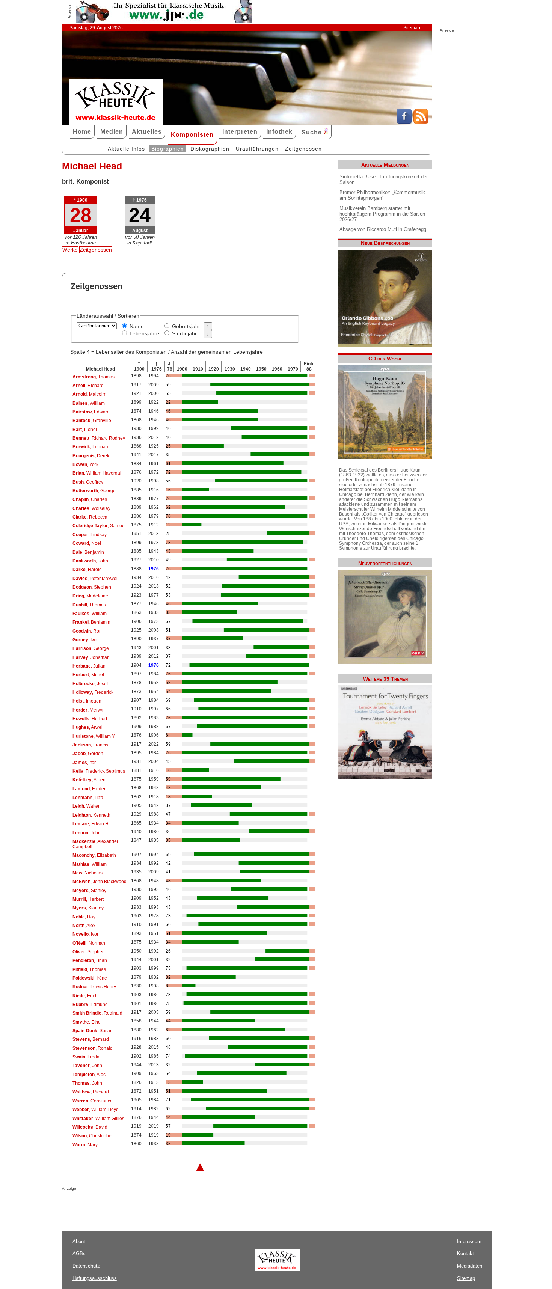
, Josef (90, 683)
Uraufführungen (257, 149)
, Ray (83, 917)
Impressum (469, 1241)
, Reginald (97, 1013)
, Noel (86, 543)
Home (82, 131)
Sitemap (411, 27)
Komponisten (192, 134)
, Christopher (92, 1135)
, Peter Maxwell (95, 578)
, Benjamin (88, 552)
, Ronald (92, 1048)
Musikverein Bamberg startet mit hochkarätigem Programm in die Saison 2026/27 (382, 213)
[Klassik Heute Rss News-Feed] (420, 122)
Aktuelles (147, 131)
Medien (111, 131)
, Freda (86, 1057)
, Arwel (87, 727)
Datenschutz (86, 1266)
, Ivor (85, 639)
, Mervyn (88, 710)
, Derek (90, 455)
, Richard (88, 385)
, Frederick (92, 692)
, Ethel (87, 1022)
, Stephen (91, 587)
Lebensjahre (144, 333)
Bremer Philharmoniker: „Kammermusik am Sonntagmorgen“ (382, 195)
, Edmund (90, 1004)
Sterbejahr (184, 333)
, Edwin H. (91, 823)
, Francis (90, 745)
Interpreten (240, 131)
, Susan (92, 1030)
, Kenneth (91, 815)
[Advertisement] (150, 1205)
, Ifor (84, 762)
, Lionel (84, 429)
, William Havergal (96, 473)
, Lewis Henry (94, 986)
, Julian (89, 666)
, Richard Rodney (98, 438)
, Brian (89, 960)
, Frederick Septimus (98, 771)
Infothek (279, 131)
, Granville (91, 420)
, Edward (91, 412)
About (78, 1241)
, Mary (85, 1144)
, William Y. (93, 736)
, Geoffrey (87, 482)
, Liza (87, 797)
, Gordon (87, 753)
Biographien (167, 149)
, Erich (85, 995)
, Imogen (86, 701)
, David (89, 1127)
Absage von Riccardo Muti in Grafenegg (382, 229)
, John (90, 561)
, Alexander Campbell (95, 844)
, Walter (86, 806)
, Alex (83, 925)
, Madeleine (90, 596)
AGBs (79, 1253)
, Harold (87, 569)
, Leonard (91, 446)
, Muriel (88, 674)
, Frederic (90, 788)
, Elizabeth (94, 855)
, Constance (92, 1101)
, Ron (87, 631)
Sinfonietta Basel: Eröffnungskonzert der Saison (383, 179)
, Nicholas (87, 873)
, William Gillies (98, 1118)
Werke (70, 250)
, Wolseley (91, 508)
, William (88, 403)
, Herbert (89, 718)
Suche (313, 132)
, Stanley (89, 890)
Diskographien (209, 149)
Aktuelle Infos (126, 149)
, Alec (89, 1074)
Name (137, 326)
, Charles (89, 499)
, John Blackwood (99, 881)
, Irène (89, 978)
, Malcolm (89, 394)
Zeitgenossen (303, 149)
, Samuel (99, 525)
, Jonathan (91, 657)
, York (85, 464)
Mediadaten (469, 1266)
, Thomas (93, 377)
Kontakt (465, 1253)
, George (94, 490)
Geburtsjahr (186, 326)
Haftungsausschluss (94, 1278)
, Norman (88, 943)
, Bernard (90, 1039)
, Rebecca (89, 517)
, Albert (89, 779)
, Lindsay (89, 534)
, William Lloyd (95, 1109)
